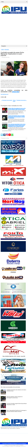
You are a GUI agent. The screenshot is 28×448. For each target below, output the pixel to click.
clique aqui (15, 92)
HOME (2, 49)
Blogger (24, 443)
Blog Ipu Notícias (13, 443)
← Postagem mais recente (6, 100)
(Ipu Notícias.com (4, 94)
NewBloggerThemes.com (21, 446)
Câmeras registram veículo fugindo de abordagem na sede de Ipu (14, 397)
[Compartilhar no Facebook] (5, 97)
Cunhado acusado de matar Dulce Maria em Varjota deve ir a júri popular (12, 54)
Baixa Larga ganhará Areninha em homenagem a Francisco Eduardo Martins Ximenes (17, 411)
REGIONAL (7, 49)
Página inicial (14, 101)
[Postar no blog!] (2, 97)
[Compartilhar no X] (4, 97)
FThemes (10, 445)
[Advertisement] (14, 30)
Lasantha (21, 445)
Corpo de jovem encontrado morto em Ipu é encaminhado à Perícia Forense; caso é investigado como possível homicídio (16, 125)
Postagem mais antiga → (21, 100)
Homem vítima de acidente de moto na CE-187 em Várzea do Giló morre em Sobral (17, 109)
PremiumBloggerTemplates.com (8, 446)
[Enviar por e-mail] (1, 97)
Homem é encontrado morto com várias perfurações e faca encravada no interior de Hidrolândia (16, 116)
